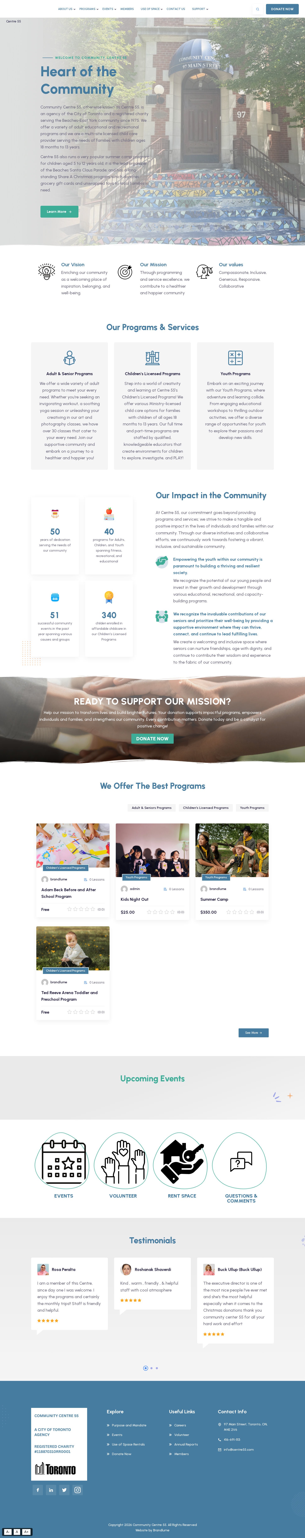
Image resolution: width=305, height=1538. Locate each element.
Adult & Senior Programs (69, 373)
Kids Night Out (136, 844)
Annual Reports (186, 1444)
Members (127, 9)
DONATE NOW (282, 9)
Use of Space (150, 9)
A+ (26, 1532)
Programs (87, 9)
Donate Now (121, 1454)
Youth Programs (235, 373)
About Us (65, 9)
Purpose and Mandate (129, 1425)
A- (8, 1532)
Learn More (56, 211)
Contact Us (176, 9)
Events (107, 9)
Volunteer (181, 1435)
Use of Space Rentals (128, 1444)
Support (198, 9)
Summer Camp (215, 844)
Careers (180, 1425)
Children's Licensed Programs (152, 373)
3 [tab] (157, 1368)
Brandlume (161, 1530)
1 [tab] (146, 1368)
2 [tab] (151, 1368)
